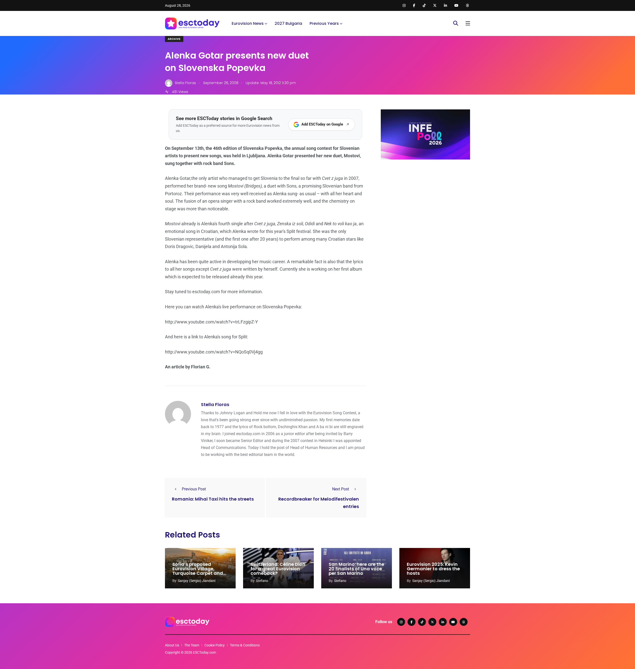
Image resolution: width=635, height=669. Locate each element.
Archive (174, 39)
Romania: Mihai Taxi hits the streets (213, 499)
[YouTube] (453, 622)
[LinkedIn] (443, 622)
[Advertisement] (425, 201)
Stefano (262, 581)
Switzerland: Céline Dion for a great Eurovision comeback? (278, 568)
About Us (172, 645)
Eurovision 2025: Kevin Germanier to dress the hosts (433, 568)
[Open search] (455, 23)
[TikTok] (422, 622)
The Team (191, 645)
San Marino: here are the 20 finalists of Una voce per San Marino (356, 568)
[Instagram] (401, 622)
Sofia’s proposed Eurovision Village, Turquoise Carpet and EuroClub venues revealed (197, 573)
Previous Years (324, 23)
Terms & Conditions (245, 645)
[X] (432, 622)
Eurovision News (248, 23)
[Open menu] (468, 23)
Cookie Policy (214, 645)
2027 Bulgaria (288, 23)
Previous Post (194, 489)
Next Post (340, 489)
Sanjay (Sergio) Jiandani (196, 581)
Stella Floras (215, 404)
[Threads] (464, 622)
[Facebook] (411, 622)
